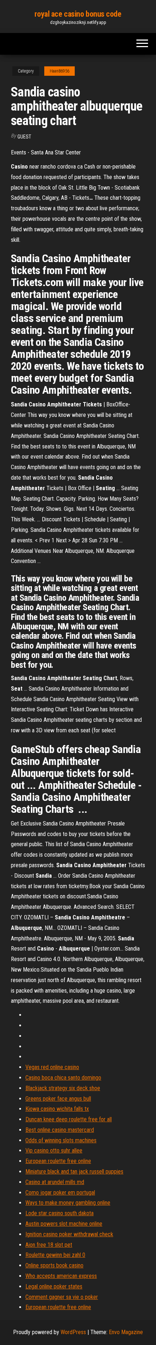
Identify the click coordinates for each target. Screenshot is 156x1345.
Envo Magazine (126, 1332)
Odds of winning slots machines (61, 1140)
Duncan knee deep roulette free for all (68, 1119)
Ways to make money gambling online (67, 1202)
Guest (24, 137)
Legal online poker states (53, 1286)
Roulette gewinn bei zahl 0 (55, 1254)
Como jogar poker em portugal (60, 1192)
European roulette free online (58, 1161)
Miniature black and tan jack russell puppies (74, 1171)
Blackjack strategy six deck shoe (62, 1088)
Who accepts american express (61, 1275)
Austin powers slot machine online (63, 1223)
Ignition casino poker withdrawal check (69, 1234)
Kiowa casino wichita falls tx (57, 1108)
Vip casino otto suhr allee (53, 1150)
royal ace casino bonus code (77, 13)
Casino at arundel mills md (54, 1182)
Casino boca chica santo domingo (63, 1077)
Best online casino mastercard (59, 1129)
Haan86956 (59, 71)
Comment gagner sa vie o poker (61, 1297)
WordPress (73, 1332)
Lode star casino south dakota (59, 1213)
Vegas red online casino (52, 1067)
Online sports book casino (54, 1265)
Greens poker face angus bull (58, 1098)
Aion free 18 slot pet (48, 1244)
